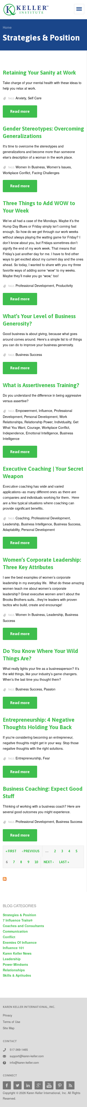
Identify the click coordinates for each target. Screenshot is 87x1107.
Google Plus (39, 1085)
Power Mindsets (15, 964)
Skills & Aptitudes (17, 975)
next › (49, 862)
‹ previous (30, 851)
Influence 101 (13, 947)
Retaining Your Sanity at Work (39, 72)
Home (7, 27)
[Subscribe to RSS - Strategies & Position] (4, 877)
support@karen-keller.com (27, 1056)
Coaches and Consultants (23, 925)
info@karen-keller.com (24, 1062)
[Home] (26, 9)
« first (11, 851)
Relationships (14, 970)
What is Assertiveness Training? (41, 385)
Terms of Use (11, 1022)
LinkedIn (28, 1085)
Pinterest (60, 1085)
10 (36, 862)
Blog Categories (19, 905)
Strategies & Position (19, 915)
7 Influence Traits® (17, 920)
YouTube (49, 1085)
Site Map (8, 1028)
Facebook (7, 1085)
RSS (70, 1085)
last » (64, 862)
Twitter (17, 1085)
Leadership (12, 958)
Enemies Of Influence (20, 942)
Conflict (9, 937)
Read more (23, 113)
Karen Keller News (17, 953)
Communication (15, 931)
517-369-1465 (19, 1049)
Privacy (7, 1015)
